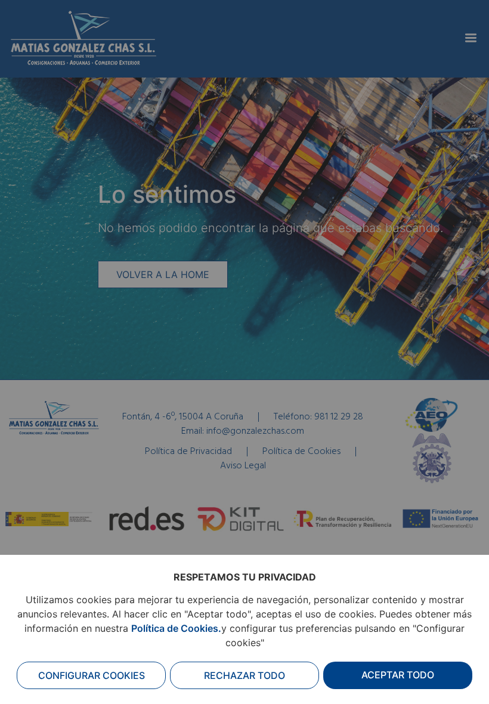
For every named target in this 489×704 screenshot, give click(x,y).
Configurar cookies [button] (91, 675)
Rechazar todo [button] (244, 675)
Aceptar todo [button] (397, 675)
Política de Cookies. (176, 628)
